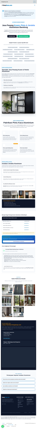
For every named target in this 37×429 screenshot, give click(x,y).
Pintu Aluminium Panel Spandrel (29, 56)
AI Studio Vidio (13, 426)
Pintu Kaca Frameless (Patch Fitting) (29, 60)
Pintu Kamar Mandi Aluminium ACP (24, 51)
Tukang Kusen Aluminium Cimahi (7, 60)
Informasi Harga (10, 424)
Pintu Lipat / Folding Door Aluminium (19, 49)
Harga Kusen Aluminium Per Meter (12, 47)
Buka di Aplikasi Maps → (6, 338)
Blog (15, 424)
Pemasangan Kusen (20, 398)
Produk (3, 423)
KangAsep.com (4, 1)
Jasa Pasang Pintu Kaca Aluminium (24, 47)
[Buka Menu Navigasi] (34, 5)
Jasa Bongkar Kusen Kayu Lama (18, 56)
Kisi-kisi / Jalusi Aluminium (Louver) (24, 58)
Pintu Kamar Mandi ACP (20, 407)
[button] (2, 426)
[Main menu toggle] (34, 2)
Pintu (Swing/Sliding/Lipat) (20, 400)
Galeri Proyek (4, 424)
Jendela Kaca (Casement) (19, 402)
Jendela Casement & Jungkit (30, 49)
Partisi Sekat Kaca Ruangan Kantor (12, 51)
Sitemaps (8, 426)
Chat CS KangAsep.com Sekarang (18, 241)
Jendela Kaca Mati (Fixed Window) (12, 58)
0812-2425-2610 (29, 399)
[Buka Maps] (5, 404)
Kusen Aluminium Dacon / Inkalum (7, 56)
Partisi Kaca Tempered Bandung (18, 60)
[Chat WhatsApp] (3, 404)
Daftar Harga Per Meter (20, 404)
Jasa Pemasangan (9, 423)
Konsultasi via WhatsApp (23, 36)
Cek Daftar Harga (12, 36)
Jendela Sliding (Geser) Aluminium (7, 49)
